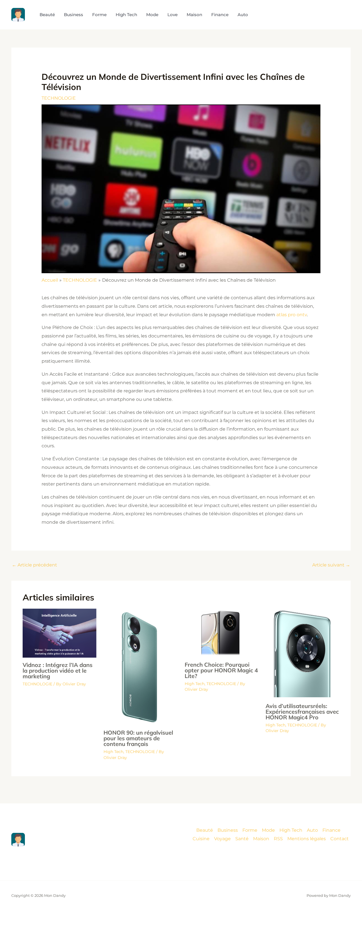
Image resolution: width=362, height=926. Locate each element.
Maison (261, 838)
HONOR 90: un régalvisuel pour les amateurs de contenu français (138, 738)
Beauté (204, 830)
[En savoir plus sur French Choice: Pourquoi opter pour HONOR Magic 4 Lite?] (221, 632)
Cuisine (201, 838)
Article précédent (34, 565)
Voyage (222, 838)
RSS (278, 838)
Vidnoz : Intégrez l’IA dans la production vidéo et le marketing (57, 670)
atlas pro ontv (291, 314)
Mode (268, 830)
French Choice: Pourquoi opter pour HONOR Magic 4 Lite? (221, 670)
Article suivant (331, 565)
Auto (312, 830)
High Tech (113, 751)
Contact (339, 838)
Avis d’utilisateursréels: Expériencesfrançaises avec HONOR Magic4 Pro (302, 711)
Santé (242, 838)
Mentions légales (306, 838)
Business (227, 830)
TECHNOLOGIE (59, 98)
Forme (249, 830)
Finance (331, 830)
